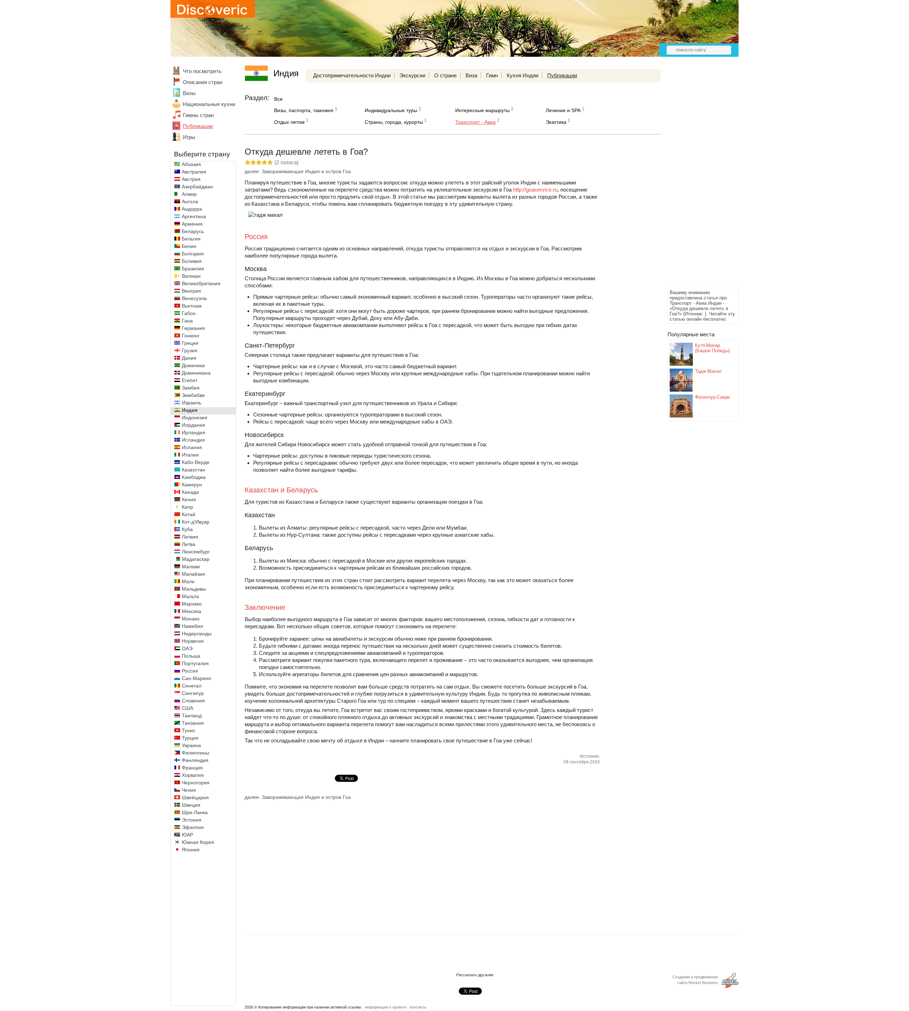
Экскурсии (412, 75)
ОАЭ (187, 648)
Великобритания (201, 283)
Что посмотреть (202, 71)
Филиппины (195, 753)
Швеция (191, 805)
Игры (189, 137)
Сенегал (191, 686)
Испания (192, 447)
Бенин (189, 246)
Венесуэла (194, 298)
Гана (187, 321)
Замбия (191, 388)
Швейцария (195, 797)
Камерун (192, 484)
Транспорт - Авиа (475, 122)
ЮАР (187, 835)
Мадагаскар (195, 559)
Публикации (198, 126)
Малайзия (193, 574)
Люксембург (196, 551)
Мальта (190, 596)
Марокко (192, 604)
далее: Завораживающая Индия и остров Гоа (298, 171)
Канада (190, 492)
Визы (189, 93)
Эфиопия (193, 827)
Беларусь (193, 231)
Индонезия (194, 417)
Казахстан (193, 470)
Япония (191, 849)
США (187, 708)
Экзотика (556, 122)
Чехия (189, 790)
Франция (192, 767)
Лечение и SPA (563, 110)
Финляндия (195, 760)
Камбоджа (194, 477)
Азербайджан (197, 186)
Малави (191, 566)
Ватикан (191, 276)
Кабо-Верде (195, 462)
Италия (190, 455)
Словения (193, 700)
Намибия (192, 626)
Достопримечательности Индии (352, 75)
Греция (190, 343)
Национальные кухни (209, 104)
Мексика (191, 611)
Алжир (189, 194)
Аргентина (194, 216)
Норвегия (193, 641)
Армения (192, 224)
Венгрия (191, 291)
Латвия (190, 537)
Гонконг (191, 335)
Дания (189, 358)
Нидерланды (197, 633)
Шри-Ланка (195, 812)
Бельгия (191, 239)
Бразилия (193, 268)
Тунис (188, 730)
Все (278, 99)
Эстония (191, 820)
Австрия (191, 179)
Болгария (193, 253)
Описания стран (202, 82)
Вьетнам (192, 306)
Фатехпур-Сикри (712, 397)
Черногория (195, 782)
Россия (190, 671)
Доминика (193, 365)
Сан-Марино (196, 678)
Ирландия (193, 432)
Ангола (190, 201)
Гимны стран (198, 115)
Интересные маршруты (482, 110)
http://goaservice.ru (535, 190)
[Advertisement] (696, 179)
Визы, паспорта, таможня (303, 110)
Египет (189, 380)
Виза (471, 75)
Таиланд (192, 715)
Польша (191, 656)
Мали (188, 581)
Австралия (194, 172)
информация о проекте (386, 1007)
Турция (190, 738)
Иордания (193, 425)
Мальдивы (194, 589)
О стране (445, 75)
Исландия (193, 440)
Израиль (191, 402)
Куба (187, 529)
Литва (188, 544)
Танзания (193, 723)
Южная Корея (198, 842)
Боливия (192, 261)
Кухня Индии (522, 75)
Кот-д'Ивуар (195, 522)
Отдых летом (289, 122)
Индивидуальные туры (391, 110)
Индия (189, 410)
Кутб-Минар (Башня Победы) (712, 348)
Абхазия (191, 164)
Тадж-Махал (708, 371)
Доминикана (196, 373)
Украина (191, 745)
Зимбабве (193, 395)
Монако (191, 618)
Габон (189, 313)
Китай (188, 514)
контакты (418, 1007)
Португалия (195, 663)
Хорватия (193, 775)
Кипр (187, 507)
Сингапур (193, 693)
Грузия (189, 350)
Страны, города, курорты (394, 122)
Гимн (492, 75)
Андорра (192, 209)
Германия (193, 328)
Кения (189, 499)
